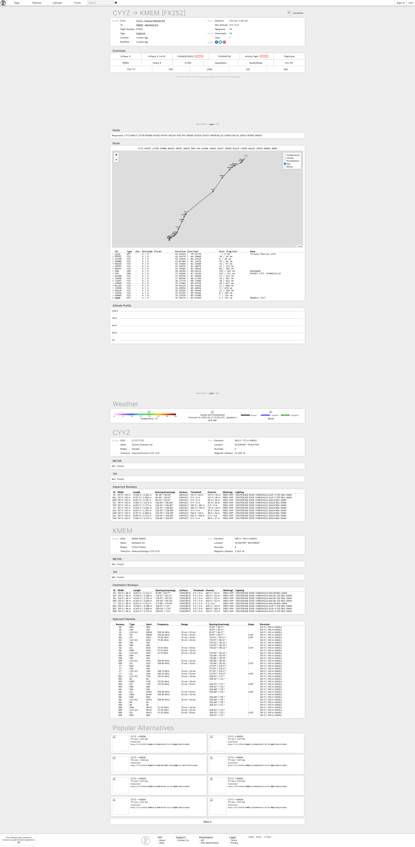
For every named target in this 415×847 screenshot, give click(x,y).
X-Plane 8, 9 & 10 (156, 56)
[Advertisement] (207, 100)
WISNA (184, 215)
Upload (57, 2)
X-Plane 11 (126, 56)
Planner (37, 2)
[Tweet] (220, 42)
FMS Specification (210, 842)
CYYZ (121, 13)
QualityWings (255, 63)
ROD (213, 189)
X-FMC (188, 63)
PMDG (126, 63)
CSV (248, 69)
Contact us (235, 77)
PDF (171, 69)
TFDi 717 (131, 69)
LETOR (241, 160)
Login (211, 124)
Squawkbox (221, 63)
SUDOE (181, 219)
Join (410, 2)
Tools (77, 2)
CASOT (178, 227)
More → (208, 821)
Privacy (234, 842)
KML (286, 69)
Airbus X (157, 63)
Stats (161, 842)
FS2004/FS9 (224, 56)
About (162, 840)
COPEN (173, 234)
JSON (209, 69)
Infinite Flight (251, 56)
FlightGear (289, 56)
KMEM (150, 13)
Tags (17, 2)
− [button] (116, 160)
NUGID (232, 165)
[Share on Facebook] (216, 42)
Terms (234, 840)
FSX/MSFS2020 (185, 56)
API (202, 840)
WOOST (222, 176)
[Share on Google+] (224, 42)
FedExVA (140, 33)
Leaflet (299, 246)
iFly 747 (289, 63)
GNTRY (229, 167)
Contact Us (183, 840)
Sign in (401, 2)
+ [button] (116, 155)
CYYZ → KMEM (159, 740)
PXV (185, 212)
